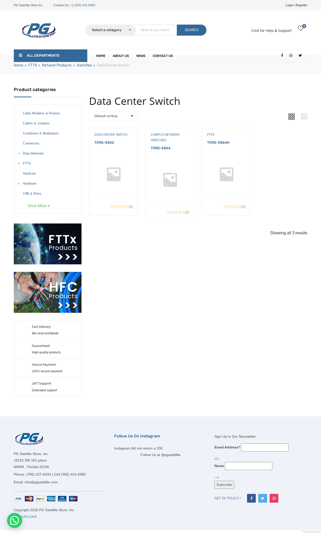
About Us (121, 56)
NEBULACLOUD (25, 516)
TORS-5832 (104, 142)
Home (100, 56)
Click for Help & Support (271, 30)
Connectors (31, 143)
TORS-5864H (218, 142)
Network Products (57, 65)
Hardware (29, 183)
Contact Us (163, 56)
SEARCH (191, 30)
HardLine (29, 173)
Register (301, 5)
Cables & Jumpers (36, 123)
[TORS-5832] (113, 158)
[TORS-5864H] (226, 158)
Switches (84, 65)
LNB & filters (32, 193)
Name (219, 466)
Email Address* (227, 447)
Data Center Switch (110, 134)
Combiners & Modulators (41, 133)
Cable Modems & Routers (41, 113)
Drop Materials (33, 153)
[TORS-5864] (170, 164)
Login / (290, 5)
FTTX (32, 65)
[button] (14, 520)
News (140, 56)
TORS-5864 (161, 148)
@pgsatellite (171, 455)
